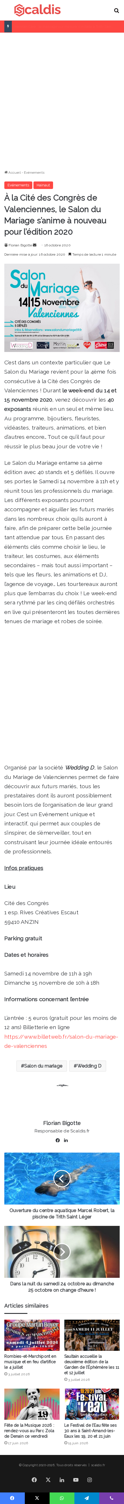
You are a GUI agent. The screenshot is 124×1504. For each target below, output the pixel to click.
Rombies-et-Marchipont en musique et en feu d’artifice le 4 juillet (30, 1362)
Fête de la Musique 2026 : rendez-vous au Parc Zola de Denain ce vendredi (29, 1431)
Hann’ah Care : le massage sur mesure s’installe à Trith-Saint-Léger (69, 27)
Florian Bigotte (20, 245)
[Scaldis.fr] (37, 10)
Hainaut (43, 185)
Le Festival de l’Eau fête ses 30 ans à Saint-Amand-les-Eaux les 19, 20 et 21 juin (90, 1431)
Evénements (34, 173)
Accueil (14, 173)
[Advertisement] (62, 99)
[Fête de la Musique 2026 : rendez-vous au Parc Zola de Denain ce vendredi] (32, 1404)
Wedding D (89, 1066)
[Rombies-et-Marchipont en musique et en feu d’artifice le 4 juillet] (32, 1335)
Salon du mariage (43, 1066)
